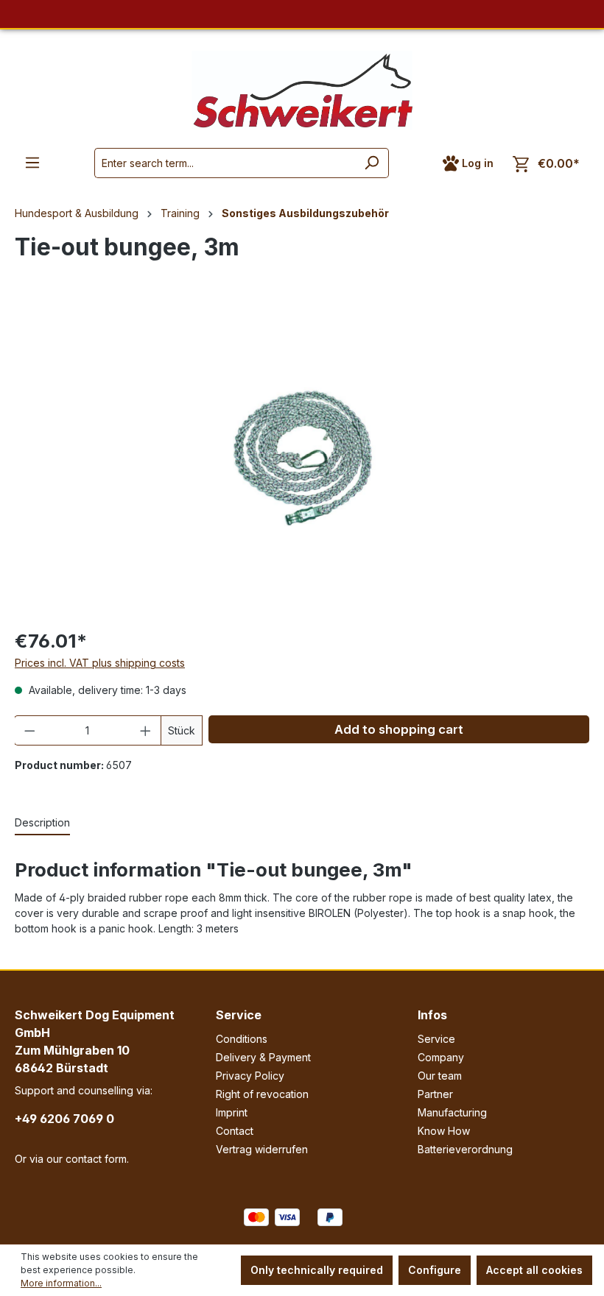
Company (441, 1057)
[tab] (42, 823)
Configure (434, 1270)
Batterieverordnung (465, 1149)
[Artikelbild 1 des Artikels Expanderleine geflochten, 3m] (301, 456)
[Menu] (32, 162)
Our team (440, 1075)
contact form (96, 1158)
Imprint (231, 1112)
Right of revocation (262, 1094)
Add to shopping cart (398, 729)
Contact (234, 1131)
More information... (61, 1283)
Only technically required (316, 1270)
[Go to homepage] (302, 90)
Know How (444, 1131)
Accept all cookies (534, 1270)
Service (238, 1015)
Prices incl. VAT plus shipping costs (100, 662)
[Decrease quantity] (29, 730)
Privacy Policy (250, 1075)
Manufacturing (452, 1112)
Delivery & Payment (263, 1057)
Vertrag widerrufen (262, 1149)
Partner (435, 1094)
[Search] (371, 163)
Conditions (241, 1039)
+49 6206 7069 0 (64, 1118)
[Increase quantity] (145, 730)
